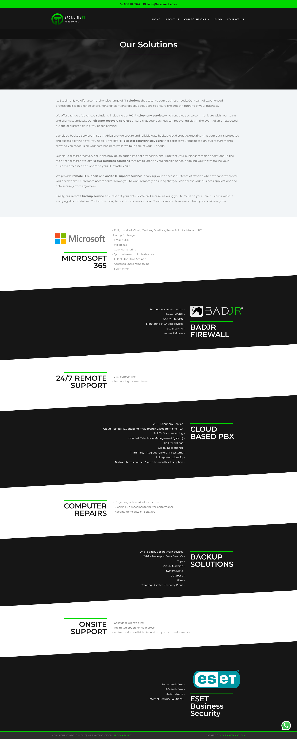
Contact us (235, 19)
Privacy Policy (123, 735)
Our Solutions (195, 19)
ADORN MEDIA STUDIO (232, 735)
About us (172, 19)
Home (156, 19)
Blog (218, 19)
